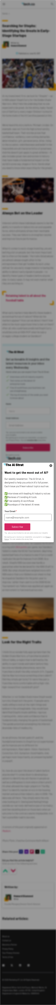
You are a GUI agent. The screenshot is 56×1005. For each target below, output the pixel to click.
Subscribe (17, 526)
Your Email (10, 511)
